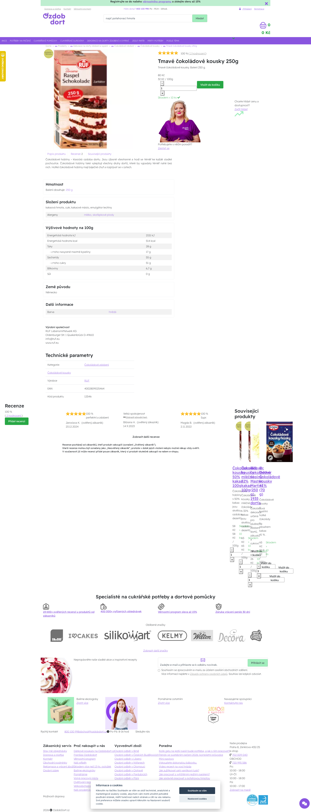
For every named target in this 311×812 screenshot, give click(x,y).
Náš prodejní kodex (85, 789)
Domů (48, 46)
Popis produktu (56, 153)
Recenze (76, 153)
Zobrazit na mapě (240, 789)
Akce (4, 40)
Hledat (200, 18)
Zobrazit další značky (155, 650)
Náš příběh (80, 762)
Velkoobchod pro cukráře (88, 786)
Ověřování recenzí (84, 782)
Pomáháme (80, 774)
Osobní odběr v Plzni (127, 778)
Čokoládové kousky (150, 46)
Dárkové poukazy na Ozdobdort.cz (94, 751)
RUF (86, 380)
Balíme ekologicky (84, 770)
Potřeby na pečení (20, 40)
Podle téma (173, 40)
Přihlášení (247, 8)
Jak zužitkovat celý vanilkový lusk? (179, 770)
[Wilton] (202, 635)
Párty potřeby (155, 40)
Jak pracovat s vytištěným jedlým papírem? (184, 774)
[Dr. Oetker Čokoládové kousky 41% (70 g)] (279, 441)
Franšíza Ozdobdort (85, 754)
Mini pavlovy (166, 758)
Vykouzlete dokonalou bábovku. (178, 762)
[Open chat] (304, 803)
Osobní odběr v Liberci (128, 758)
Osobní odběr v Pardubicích (131, 774)
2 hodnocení (197, 53)
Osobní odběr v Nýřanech (130, 762)
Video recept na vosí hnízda (175, 766)
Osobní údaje (51, 770)
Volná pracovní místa (86, 778)
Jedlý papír (138, 40)
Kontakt (67, 8)
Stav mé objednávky (55, 751)
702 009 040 (240, 754)
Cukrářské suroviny (72, 40)
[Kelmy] (172, 635)
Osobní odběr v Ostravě (129, 770)
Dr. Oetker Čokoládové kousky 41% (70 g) (269, 481)
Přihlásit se (257, 662)
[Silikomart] (128, 635)
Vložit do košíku (210, 84)
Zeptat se (163, 148)
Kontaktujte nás (233, 702)
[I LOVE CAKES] (83, 635)
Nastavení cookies (197, 798)
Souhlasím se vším (197, 790)
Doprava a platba (52, 8)
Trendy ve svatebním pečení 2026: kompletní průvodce (191, 754)
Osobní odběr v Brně (127, 751)
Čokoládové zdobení (124, 46)
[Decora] (231, 635)
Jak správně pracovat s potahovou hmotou (184, 778)
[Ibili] (57, 635)
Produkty (62, 46)
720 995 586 (239, 762)
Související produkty (99, 153)
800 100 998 (71, 731)
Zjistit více (82, 702)
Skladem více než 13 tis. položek (92, 766)
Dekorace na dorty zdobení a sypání (108, 40)
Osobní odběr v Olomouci (130, 766)
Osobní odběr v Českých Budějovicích (137, 754)
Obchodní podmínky (55, 762)
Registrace (259, 8)
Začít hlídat (241, 109)
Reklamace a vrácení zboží (58, 766)
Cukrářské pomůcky (45, 40)
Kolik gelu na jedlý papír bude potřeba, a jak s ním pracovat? (194, 751)
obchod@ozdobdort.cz (93, 731)
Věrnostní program (82, 8)
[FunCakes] (256, 635)
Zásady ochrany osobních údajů (208, 673)
